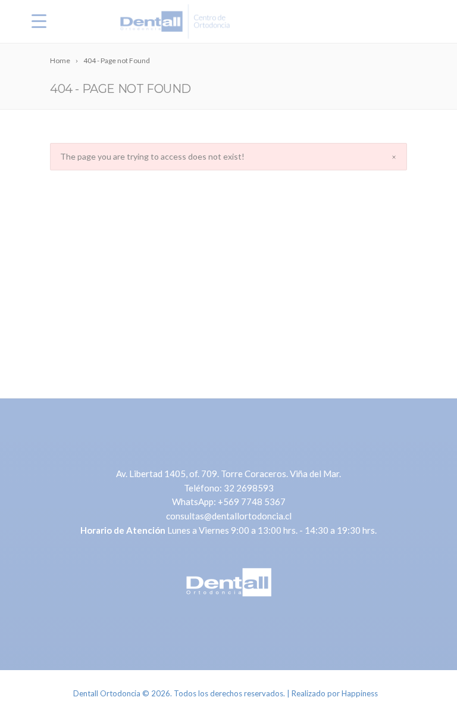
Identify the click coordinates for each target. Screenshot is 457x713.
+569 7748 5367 (252, 501)
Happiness (360, 693)
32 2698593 (249, 487)
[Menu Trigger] (39, 21)
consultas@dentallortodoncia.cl (229, 515)
